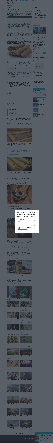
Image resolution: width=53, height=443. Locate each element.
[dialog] (27, 221)
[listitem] (26, 219)
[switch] (34, 220)
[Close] (37, 211)
